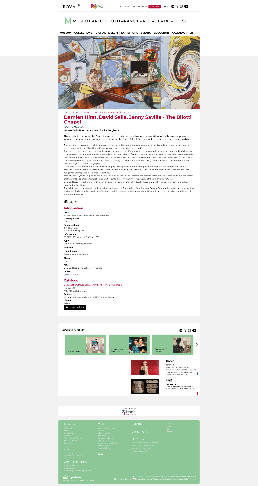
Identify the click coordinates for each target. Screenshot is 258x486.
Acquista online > (75, 307)
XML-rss (193, 479)
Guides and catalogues (108, 443)
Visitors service (104, 433)
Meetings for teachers (141, 448)
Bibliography (70, 468)
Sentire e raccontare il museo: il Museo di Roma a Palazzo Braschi (180, 387)
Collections (83, 32)
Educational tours (106, 438)
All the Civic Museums (134, 7)
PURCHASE (155, 7)
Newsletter (69, 443)
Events (146, 32)
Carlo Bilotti (69, 433)
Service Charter (71, 441)
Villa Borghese (70, 453)
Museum (65, 32)
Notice (168, 429)
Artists (67, 436)
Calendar (179, 32)
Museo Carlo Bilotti (87, 480)
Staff (66, 431)
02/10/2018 (181, 370)
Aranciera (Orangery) (73, 455)
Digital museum (107, 32)
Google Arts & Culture (161, 350)
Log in (165, 7)
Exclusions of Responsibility (153, 479)
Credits (168, 479)
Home (66, 112)
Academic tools (75, 462)
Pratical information (107, 428)
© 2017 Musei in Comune (122, 479)
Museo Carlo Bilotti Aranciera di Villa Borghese (130, 21)
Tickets (101, 431)
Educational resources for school (146, 443)
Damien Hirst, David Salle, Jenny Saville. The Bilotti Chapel (93, 285)
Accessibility (103, 445)
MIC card (102, 436)
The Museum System (73, 438)
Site (66, 449)
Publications (69, 466)
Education (161, 32)
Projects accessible (140, 451)
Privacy (138, 479)
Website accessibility (180, 479)
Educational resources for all (144, 445)
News (168, 426)
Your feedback (104, 448)
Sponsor (169, 432)
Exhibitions (129, 32)
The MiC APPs (74, 351)
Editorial (68, 428)
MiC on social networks (117, 350)
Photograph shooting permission (78, 470)
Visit (192, 32)
